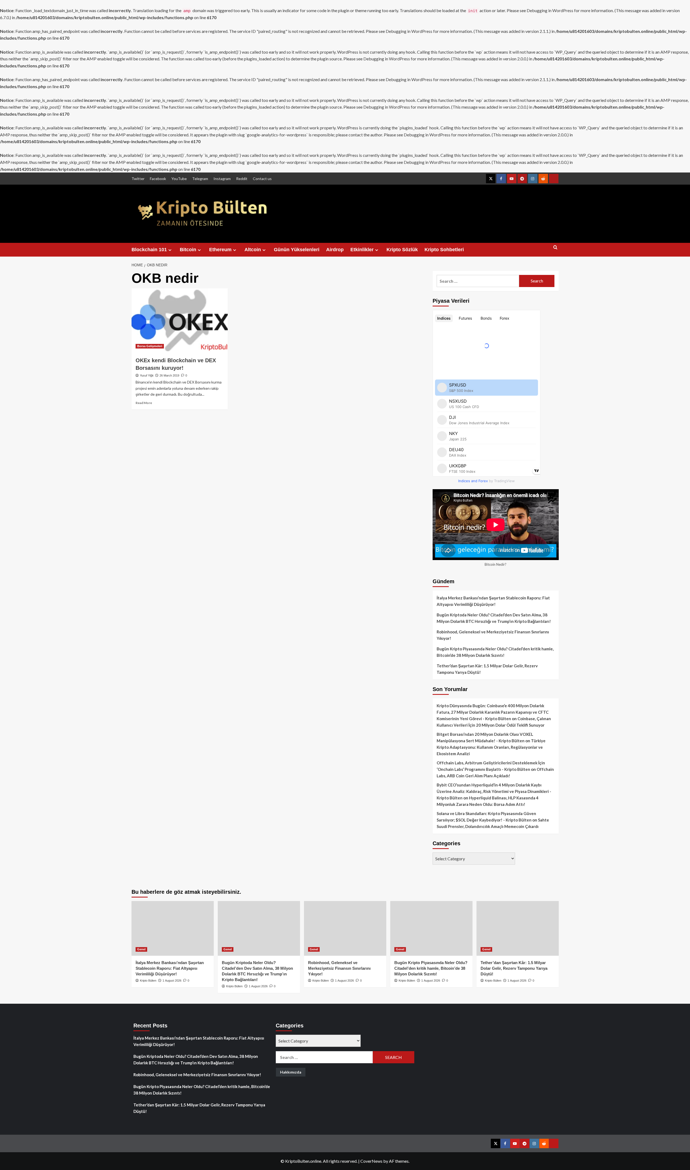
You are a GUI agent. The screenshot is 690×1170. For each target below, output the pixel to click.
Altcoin (252, 249)
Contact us (262, 178)
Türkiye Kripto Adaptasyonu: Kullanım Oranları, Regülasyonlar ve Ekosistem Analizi (491, 747)
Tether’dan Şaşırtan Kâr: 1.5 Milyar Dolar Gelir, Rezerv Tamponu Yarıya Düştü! (487, 669)
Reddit (241, 178)
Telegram (200, 178)
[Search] (555, 249)
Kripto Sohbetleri (444, 249)
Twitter (138, 178)
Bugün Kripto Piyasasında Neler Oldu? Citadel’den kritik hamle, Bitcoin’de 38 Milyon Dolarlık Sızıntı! (495, 652)
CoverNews (371, 1161)
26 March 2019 (169, 375)
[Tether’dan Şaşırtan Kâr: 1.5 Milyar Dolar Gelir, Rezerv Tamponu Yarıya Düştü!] (518, 928)
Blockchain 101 (149, 249)
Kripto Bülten (148, 980)
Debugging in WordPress (550, 10)
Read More (144, 403)
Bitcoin (188, 249)
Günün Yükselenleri (296, 249)
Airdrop (335, 249)
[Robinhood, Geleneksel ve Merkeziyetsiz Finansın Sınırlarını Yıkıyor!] (345, 928)
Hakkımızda (290, 1072)
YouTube (179, 178)
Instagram (222, 178)
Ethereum (220, 249)
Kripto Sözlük (402, 249)
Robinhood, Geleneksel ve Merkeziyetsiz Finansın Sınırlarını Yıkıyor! (493, 635)
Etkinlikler (362, 249)
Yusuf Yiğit (146, 375)
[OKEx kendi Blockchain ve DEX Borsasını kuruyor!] (180, 320)
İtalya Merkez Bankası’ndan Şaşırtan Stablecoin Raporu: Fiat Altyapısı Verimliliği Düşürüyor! (493, 601)
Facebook (158, 178)
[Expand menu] (170, 250)
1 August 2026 (172, 980)
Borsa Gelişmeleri (149, 346)
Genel (141, 949)
